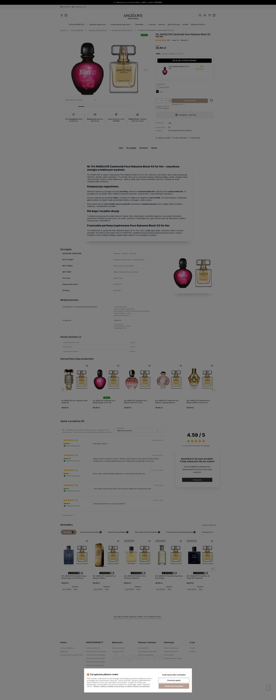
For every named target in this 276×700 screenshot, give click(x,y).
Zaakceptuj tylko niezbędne (174, 675)
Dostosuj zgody (173, 680)
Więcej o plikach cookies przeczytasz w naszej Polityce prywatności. (121, 686)
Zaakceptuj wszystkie (174, 686)
